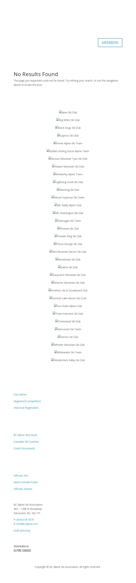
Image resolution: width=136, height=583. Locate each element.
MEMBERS (110, 42)
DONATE (111, 28)
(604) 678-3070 (25, 519)
